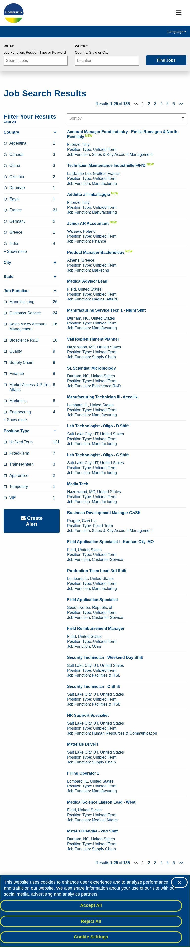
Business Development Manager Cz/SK (104, 513)
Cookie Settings (91, 936)
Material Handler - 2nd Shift (92, 831)
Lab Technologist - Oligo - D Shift (98, 426)
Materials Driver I (82, 744)
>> (181, 104)
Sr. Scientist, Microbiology (91, 368)
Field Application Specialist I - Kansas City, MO (110, 542)
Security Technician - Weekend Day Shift (105, 657)
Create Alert (34, 521)
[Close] (179, 882)
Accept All (91, 905)
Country (11, 132)
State (8, 277)
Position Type (16, 431)
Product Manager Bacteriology (95, 252)
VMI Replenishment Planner (93, 339)
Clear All (10, 122)
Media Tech (77, 484)
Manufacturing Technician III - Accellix (102, 397)
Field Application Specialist (92, 600)
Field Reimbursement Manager (95, 628)
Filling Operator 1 (83, 773)
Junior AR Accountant (88, 223)
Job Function (16, 291)
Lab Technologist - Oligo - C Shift (98, 455)
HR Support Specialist (88, 715)
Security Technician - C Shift (93, 686)
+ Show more (15, 251)
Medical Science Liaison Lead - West (101, 802)
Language (175, 32)
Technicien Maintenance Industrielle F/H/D (106, 165)
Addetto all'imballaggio (88, 194)
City (7, 262)
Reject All (91, 921)
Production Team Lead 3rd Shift (96, 571)
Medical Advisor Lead (87, 281)
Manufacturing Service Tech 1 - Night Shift (106, 310)
